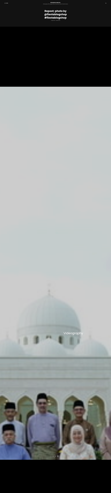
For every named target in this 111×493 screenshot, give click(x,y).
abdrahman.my (58, 20)
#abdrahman (55, 2)
